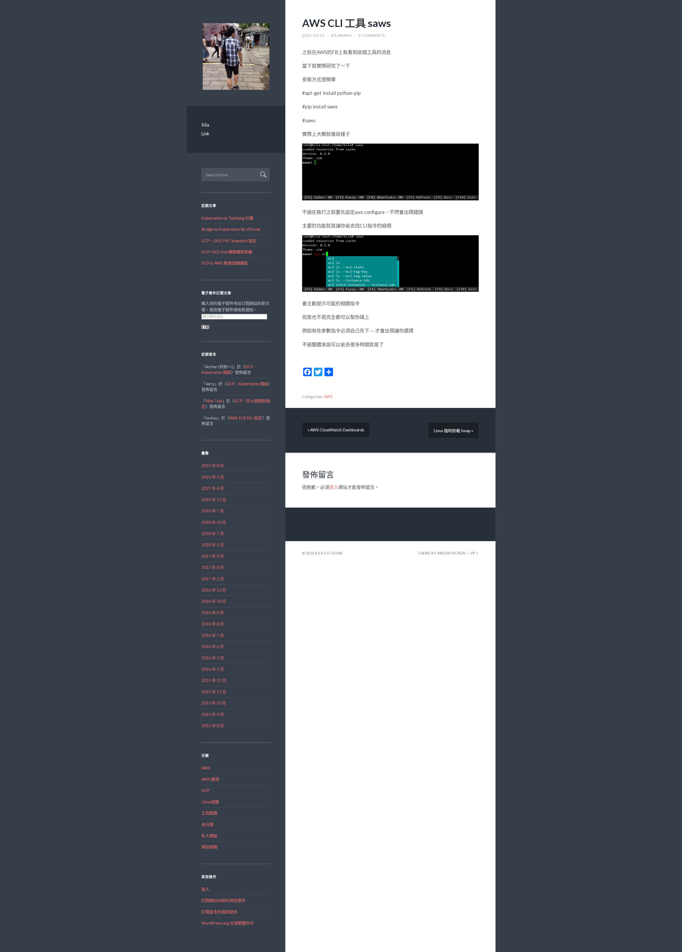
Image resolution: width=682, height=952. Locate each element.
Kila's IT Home (329, 553)
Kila (205, 125)
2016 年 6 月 (212, 646)
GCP (205, 790)
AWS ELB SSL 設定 (245, 417)
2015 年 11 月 (213, 691)
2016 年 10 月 (213, 601)
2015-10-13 (313, 35)
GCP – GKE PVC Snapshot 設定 (229, 240)
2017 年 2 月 (212, 578)
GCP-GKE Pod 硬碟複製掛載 (226, 251)
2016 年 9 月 (212, 612)
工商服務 (209, 813)
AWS (205, 767)
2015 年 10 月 (213, 702)
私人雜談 (209, 835)
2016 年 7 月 (212, 635)
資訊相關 (209, 846)
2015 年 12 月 (213, 680)
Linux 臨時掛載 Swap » (453, 430)
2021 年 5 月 (212, 477)
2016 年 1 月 (212, 669)
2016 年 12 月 (213, 590)
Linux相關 (210, 801)
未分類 (207, 824)
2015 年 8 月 (212, 725)
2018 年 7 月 (212, 533)
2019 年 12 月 (213, 499)
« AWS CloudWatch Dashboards (335, 429)
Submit (262, 173)
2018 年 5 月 (212, 544)
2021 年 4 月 (212, 488)
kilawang (341, 35)
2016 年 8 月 (212, 623)
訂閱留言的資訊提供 (219, 911)
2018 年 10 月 (213, 522)
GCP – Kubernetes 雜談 (247, 383)
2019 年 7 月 (212, 510)
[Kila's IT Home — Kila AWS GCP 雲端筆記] (236, 56)
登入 (205, 889)
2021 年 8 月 (212, 465)
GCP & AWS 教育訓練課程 (224, 263)
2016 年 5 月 (212, 657)
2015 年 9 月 (212, 714)
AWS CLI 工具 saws (346, 23)
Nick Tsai (213, 400)
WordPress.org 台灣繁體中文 (227, 923)
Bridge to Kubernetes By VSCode (230, 229)
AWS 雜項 (210, 779)
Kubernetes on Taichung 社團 (227, 218)
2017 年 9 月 (212, 556)
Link (205, 133)
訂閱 (205, 327)
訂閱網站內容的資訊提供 (223, 900)
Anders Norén (451, 553)
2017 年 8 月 (212, 567)
